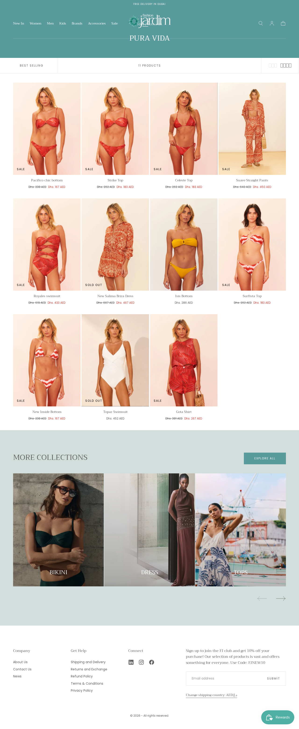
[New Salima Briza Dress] (115, 244)
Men (50, 23)
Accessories (97, 23)
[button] (260, 23)
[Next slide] (281, 598)
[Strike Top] (115, 129)
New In (18, 23)
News (17, 676)
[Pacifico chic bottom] (47, 129)
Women (35, 23)
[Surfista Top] (252, 244)
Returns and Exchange (89, 669)
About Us (20, 662)
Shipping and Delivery (88, 662)
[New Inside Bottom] (47, 360)
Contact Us (22, 669)
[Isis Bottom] (183, 244)
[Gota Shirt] (183, 360)
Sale (114, 23)
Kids (62, 23)
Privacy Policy (82, 690)
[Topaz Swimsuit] (115, 360)
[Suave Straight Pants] (252, 129)
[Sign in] (272, 23)
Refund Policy (82, 676)
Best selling (31, 65)
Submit (273, 678)
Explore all (264, 458)
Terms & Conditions (87, 683)
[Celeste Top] (183, 129)
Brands (77, 23)
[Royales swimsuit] (47, 244)
